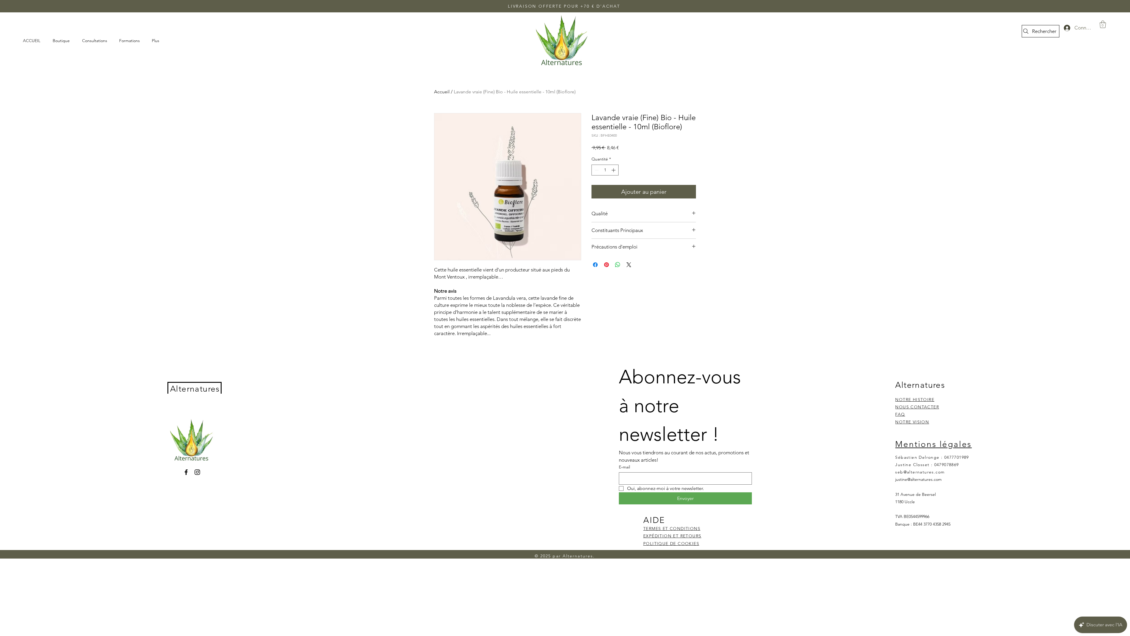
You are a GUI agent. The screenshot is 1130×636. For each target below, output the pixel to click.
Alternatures (195, 389)
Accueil (442, 92)
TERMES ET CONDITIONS (671, 528)
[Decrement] (596, 170)
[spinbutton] (605, 170)
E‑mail (624, 467)
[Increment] (614, 170)
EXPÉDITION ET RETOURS (672, 536)
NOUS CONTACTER (917, 407)
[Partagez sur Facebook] (595, 264)
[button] (1103, 24)
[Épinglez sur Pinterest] (606, 264)
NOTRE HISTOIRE (914, 399)
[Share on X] (628, 264)
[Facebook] (186, 472)
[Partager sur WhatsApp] (617, 264)
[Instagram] (197, 472)
